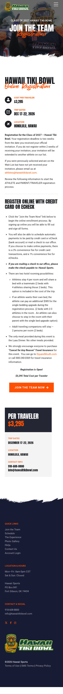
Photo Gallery (12, 541)
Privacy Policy (43, 665)
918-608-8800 (12, 609)
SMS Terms (27, 665)
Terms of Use (12, 665)
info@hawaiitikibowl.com (18, 613)
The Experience (13, 537)
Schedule (10, 533)
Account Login (13, 553)
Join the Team (12, 529)
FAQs (7, 545)
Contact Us (11, 549)
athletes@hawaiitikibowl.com (21, 172)
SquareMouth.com (47, 354)
